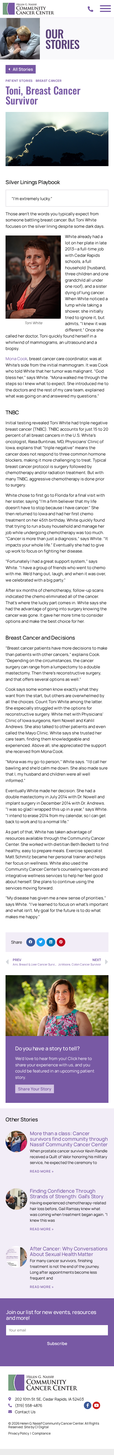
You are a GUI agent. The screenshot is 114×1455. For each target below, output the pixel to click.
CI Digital (42, 1427)
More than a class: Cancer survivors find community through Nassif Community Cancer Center (69, 1139)
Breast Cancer (49, 80)
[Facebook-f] (87, 1405)
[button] (30, 942)
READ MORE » (42, 1171)
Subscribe (57, 1343)
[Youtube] (96, 1405)
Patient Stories (19, 80)
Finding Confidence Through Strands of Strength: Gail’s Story (66, 1193)
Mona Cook (16, 359)
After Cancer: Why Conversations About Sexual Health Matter (69, 1251)
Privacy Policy (18, 1433)
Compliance (41, 1433)
